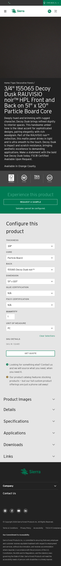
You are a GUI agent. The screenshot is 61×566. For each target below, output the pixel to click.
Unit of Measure (16, 323)
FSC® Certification (17, 299)
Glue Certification (17, 287)
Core (9, 252)
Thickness (12, 240)
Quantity (11, 311)
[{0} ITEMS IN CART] (55, 11)
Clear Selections (47, 336)
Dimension (12, 275)
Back (9, 263)
